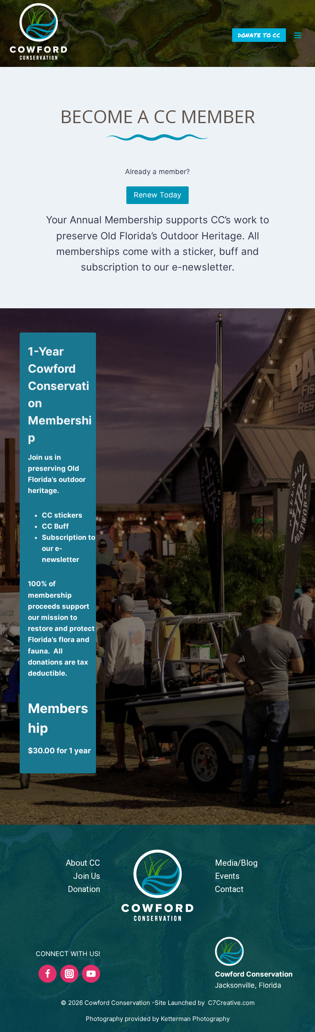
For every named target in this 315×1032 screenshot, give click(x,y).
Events (227, 876)
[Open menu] (297, 35)
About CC (83, 863)
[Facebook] (48, 974)
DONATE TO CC (259, 35)
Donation (84, 889)
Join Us (86, 876)
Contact (229, 889)
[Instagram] (69, 974)
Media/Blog (236, 863)
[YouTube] (91, 974)
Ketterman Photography (195, 1019)
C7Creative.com (231, 1003)
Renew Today (157, 194)
